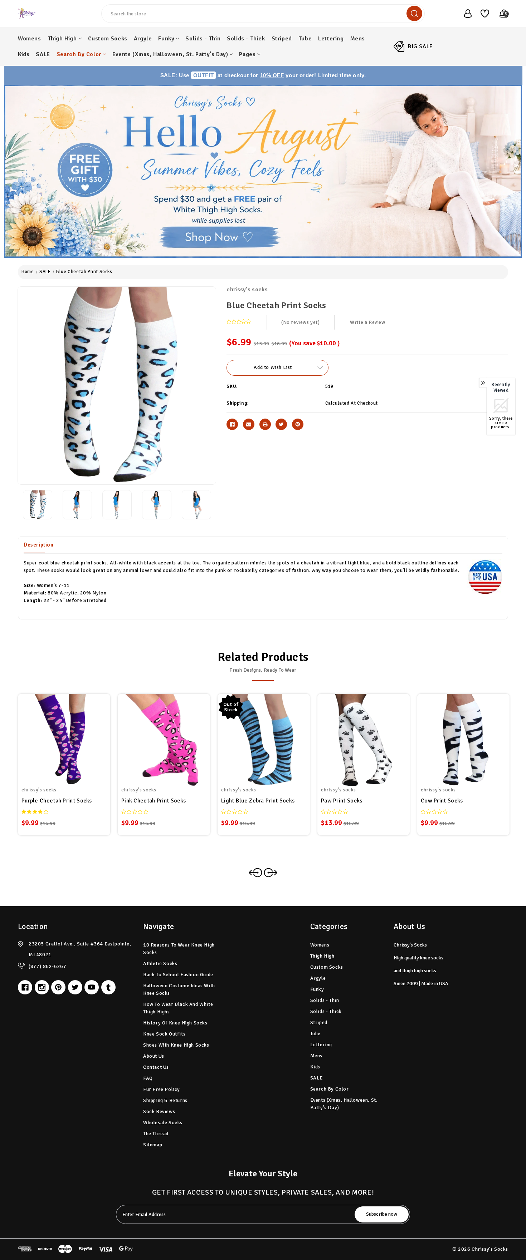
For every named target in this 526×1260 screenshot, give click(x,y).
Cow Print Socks (442, 800)
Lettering (331, 38)
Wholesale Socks (162, 1123)
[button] (263, 171)
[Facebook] (232, 424)
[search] (414, 13)
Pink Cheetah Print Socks (153, 800)
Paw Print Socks (341, 800)
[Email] (248, 424)
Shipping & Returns (165, 1100)
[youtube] (91, 987)
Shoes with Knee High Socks (176, 1045)
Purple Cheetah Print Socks (56, 800)
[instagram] (42, 987)
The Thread (156, 1134)
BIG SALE (420, 46)
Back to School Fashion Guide (178, 975)
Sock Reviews (159, 1111)
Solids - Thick (246, 38)
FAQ (148, 1078)
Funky (166, 38)
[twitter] (75, 987)
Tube (305, 38)
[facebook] (25, 987)
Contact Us (156, 1067)
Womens (29, 38)
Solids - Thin (202, 38)
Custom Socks (107, 38)
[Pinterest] (297, 424)
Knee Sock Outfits (164, 1034)
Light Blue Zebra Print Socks (257, 800)
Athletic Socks (160, 963)
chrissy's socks (247, 289)
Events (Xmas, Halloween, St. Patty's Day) (170, 54)
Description (39, 545)
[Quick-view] (55, 735)
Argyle (143, 38)
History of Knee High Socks (175, 1023)
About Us (153, 1056)
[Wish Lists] (482, 13)
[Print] (265, 424)
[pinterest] (58, 987)
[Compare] (73, 735)
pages (247, 54)
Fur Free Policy (161, 1089)
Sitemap (152, 1145)
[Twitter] (281, 424)
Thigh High (62, 38)
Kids (23, 54)
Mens (357, 38)
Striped (282, 38)
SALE (43, 54)
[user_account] (464, 13)
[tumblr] (108, 987)
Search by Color (79, 54)
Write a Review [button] (367, 322)
